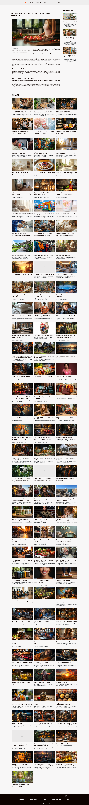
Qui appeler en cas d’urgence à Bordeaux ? (42, 499)
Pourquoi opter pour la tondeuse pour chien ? (44, 540)
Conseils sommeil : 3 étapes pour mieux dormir (43, 663)
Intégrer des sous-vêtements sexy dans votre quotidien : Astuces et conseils (22, 214)
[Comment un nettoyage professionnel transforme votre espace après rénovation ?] (66, 164)
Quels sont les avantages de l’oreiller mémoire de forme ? (21, 316)
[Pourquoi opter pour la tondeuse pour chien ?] (44, 532)
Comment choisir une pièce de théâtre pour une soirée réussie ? (22, 112)
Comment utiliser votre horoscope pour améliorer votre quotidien (66, 255)
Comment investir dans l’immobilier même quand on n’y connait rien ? (65, 336)
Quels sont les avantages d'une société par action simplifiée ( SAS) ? (22, 438)
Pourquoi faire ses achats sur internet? (66, 744)
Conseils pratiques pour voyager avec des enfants (66, 316)
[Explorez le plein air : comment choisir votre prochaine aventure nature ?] (44, 144)
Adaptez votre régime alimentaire (18, 54)
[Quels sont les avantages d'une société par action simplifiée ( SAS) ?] (22, 430)
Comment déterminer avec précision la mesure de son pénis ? (22, 744)
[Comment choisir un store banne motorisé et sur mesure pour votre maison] (22, 246)
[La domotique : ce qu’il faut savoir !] (66, 266)
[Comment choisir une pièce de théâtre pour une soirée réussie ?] (22, 103)
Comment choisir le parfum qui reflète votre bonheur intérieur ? (44, 132)
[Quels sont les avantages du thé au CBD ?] (22, 674)
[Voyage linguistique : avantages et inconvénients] (66, 593)
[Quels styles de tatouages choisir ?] (44, 327)
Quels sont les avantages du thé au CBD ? (21, 683)
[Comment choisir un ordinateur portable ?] (44, 634)
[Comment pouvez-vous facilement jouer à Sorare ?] (22, 287)
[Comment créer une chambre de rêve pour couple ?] (66, 450)
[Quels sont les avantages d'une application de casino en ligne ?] (44, 430)
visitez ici (49, 59)
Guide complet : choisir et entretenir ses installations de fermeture (43, 234)
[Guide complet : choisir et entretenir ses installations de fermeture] (44, 225)
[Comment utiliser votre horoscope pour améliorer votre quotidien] (66, 246)
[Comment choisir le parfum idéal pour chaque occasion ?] (66, 123)
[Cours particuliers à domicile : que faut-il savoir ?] (44, 409)
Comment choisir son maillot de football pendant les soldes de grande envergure (44, 255)
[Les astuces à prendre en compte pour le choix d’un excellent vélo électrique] (66, 715)
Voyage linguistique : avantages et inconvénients (65, 602)
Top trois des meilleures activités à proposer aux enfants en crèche (43, 479)
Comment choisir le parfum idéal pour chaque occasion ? (66, 132)
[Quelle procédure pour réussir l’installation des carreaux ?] (44, 613)
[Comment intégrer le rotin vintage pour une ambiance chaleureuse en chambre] (66, 225)
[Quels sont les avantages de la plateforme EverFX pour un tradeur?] (44, 756)
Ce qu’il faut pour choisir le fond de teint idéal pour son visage (65, 704)
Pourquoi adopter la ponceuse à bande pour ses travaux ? (22, 459)
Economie (31, 2)
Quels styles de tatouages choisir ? (43, 335)
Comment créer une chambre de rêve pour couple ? (66, 459)
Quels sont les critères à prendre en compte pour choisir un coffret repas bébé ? (21, 520)
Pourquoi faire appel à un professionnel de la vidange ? (66, 479)
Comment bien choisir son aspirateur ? (22, 601)
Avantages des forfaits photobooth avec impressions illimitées (21, 132)
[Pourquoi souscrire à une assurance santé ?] (44, 695)
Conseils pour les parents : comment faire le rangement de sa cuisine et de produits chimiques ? (22, 704)
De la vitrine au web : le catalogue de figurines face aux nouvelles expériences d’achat (70, 57)
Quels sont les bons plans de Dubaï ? (66, 356)
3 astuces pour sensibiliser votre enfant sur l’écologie (20, 785)
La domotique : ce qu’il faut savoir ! (65, 274)
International (38, 2)
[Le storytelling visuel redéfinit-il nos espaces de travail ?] (69, 16)
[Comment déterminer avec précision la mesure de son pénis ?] (22, 736)
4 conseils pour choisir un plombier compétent (21, 377)
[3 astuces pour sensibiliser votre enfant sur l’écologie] (22, 777)
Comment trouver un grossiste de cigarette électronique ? (43, 724)
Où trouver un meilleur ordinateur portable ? (21, 622)
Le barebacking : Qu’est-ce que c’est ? (44, 274)
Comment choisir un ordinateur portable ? (42, 642)
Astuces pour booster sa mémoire (21, 417)
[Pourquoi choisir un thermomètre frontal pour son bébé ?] (66, 511)
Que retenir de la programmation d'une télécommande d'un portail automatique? (44, 745)
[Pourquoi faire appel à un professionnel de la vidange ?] (66, 470)
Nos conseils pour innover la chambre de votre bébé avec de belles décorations (66, 541)
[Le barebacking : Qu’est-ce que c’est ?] (44, 266)
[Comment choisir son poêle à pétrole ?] (66, 613)
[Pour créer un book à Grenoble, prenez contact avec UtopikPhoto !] (22, 144)
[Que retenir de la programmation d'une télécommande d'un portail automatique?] (44, 736)
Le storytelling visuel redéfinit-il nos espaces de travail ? (70, 22)
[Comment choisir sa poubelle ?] (22, 572)
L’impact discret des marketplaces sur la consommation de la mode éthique (70, 39)
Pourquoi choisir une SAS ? (41, 519)
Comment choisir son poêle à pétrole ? (66, 621)
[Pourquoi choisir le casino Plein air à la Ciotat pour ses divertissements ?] (22, 389)
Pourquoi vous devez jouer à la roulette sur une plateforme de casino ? (22, 663)
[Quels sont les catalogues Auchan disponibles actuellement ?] (44, 368)
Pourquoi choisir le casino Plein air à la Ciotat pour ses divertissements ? (22, 397)
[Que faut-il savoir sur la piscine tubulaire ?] (66, 287)
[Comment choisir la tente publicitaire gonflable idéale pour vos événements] (44, 205)
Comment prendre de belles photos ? (66, 642)
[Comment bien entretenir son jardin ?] (44, 593)
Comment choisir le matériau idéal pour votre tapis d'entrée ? (43, 112)
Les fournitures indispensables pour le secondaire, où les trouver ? (22, 765)
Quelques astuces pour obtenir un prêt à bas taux (44, 459)
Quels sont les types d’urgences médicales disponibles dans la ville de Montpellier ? (22, 500)
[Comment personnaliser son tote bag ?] (66, 389)
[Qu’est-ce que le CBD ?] (66, 674)
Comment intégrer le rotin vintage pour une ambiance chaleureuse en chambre (66, 235)
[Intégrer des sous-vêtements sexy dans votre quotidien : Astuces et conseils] (22, 205)
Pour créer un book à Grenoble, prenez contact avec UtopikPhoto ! (22, 153)
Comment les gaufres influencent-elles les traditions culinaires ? (44, 173)
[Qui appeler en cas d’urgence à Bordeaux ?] (44, 491)
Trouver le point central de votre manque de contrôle (21, 50)
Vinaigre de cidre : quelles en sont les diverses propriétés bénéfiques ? (66, 765)
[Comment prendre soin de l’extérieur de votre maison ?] (44, 348)
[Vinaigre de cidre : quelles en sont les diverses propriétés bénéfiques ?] (66, 756)
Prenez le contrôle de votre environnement (19, 52)
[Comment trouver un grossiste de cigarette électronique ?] (44, 715)
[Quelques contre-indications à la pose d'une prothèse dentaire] (66, 552)
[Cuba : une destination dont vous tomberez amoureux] (66, 409)
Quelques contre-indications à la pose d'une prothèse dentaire (66, 561)
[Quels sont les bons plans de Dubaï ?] (66, 348)
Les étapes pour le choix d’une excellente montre (64, 663)
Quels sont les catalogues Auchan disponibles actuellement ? (43, 377)
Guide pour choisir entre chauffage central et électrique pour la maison (21, 193)
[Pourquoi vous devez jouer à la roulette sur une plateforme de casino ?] (22, 654)
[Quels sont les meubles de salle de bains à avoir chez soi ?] (22, 327)
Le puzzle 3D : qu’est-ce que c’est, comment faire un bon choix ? (43, 295)
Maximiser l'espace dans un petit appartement (20, 173)
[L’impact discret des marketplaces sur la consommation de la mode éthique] (69, 32)
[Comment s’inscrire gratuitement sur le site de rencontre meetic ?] (66, 368)
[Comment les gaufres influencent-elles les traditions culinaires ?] (44, 164)
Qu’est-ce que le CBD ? (62, 682)
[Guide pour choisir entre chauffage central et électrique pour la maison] (22, 185)
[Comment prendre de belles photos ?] (66, 634)
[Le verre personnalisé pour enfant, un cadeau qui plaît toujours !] (66, 205)
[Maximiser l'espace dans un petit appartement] (22, 164)
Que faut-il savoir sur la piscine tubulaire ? (64, 295)
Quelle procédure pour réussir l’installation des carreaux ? (42, 622)
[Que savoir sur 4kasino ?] (22, 715)
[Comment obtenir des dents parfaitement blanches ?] (44, 572)
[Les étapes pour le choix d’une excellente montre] (66, 654)
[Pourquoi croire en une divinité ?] (44, 674)
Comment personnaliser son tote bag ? (66, 397)
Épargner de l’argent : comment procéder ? (20, 642)
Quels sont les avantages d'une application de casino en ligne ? (42, 438)
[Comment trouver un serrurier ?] (66, 430)
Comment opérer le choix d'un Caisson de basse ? (22, 561)
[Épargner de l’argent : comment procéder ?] (22, 634)
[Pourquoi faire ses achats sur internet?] (66, 736)
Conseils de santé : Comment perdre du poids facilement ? (43, 561)
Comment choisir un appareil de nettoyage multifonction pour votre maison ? (65, 153)
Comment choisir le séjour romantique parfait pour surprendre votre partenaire (22, 276)
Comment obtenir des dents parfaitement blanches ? (41, 581)
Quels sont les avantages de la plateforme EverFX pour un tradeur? (43, 765)
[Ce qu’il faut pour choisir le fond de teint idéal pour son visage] (66, 695)
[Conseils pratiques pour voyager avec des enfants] (66, 307)
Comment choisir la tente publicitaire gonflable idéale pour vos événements (44, 214)
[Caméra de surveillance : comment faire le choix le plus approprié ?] (22, 470)
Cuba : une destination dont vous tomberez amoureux (65, 418)
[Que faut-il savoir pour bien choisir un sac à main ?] (44, 389)
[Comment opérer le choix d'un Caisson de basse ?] (22, 552)
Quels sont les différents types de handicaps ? (21, 540)
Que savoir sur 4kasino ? (18, 723)
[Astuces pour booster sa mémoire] (22, 409)
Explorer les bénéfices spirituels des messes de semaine (43, 193)
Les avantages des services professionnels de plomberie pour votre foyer (21, 235)
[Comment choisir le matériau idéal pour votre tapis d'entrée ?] (44, 103)
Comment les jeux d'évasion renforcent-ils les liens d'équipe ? (65, 112)
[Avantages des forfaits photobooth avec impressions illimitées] (22, 123)
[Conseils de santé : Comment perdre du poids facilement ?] (44, 552)
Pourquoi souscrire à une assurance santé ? (43, 704)
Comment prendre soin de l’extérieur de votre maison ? (44, 357)
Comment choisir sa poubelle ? (20, 580)
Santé (45, 2)
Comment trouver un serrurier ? (64, 437)
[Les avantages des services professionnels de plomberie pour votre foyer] (22, 225)
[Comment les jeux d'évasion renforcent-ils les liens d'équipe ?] (66, 103)
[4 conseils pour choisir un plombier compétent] (22, 368)
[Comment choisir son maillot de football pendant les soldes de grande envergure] (44, 246)
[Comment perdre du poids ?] (66, 572)
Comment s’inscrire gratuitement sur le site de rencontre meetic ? (66, 377)
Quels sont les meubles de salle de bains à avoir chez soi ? (21, 336)
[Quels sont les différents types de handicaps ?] (22, 532)
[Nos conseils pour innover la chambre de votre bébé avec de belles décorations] (66, 532)
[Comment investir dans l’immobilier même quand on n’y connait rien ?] (66, 327)
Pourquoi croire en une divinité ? (42, 682)
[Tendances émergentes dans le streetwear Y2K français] (44, 307)
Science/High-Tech (52, 2)
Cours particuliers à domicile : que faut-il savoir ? (44, 418)
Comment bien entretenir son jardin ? (44, 601)
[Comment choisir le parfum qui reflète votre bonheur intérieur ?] (44, 123)
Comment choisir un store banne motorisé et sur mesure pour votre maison (21, 255)
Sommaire (15, 48)
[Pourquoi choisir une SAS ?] (44, 511)
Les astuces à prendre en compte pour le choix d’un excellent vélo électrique (66, 724)
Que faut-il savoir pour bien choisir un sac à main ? (44, 397)
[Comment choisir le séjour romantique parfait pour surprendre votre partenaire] (22, 266)
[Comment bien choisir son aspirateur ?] (22, 593)
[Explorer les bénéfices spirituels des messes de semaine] (44, 185)
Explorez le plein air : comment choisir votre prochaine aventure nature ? (44, 153)
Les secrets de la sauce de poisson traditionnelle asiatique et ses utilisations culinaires (65, 194)
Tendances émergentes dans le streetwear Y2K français (42, 316)
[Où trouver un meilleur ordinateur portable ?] (22, 613)
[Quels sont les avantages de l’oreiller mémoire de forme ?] (22, 307)
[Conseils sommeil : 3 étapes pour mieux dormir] (44, 654)
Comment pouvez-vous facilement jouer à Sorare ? (21, 295)
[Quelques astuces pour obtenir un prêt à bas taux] (44, 450)
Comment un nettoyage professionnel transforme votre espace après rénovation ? (66, 174)
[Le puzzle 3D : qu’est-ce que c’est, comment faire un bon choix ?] (44, 287)
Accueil (12, 8)
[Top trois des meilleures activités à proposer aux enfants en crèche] (44, 470)
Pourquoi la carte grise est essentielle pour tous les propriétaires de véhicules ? (22, 357)
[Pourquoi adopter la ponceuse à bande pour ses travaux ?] (22, 450)
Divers (59, 2)
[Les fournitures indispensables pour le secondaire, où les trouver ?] (22, 756)
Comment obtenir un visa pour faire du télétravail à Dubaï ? (66, 499)
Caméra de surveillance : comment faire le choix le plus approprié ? (21, 479)
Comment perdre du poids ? (63, 580)
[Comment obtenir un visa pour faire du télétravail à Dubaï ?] (66, 491)
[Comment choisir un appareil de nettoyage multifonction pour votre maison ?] (66, 144)
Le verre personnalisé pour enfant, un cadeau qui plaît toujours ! (66, 214)
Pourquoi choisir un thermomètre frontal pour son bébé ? (65, 520)
